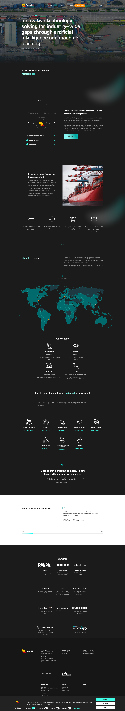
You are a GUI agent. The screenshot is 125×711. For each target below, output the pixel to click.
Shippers (43, 693)
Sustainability (65, 690)
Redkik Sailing (80, 5)
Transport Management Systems (49, 688)
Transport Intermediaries (47, 687)
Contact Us (70, 5)
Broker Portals (45, 692)
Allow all (105, 699)
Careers (64, 688)
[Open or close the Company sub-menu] (63, 5)
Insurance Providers (46, 690)
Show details (77, 708)
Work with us (71, 136)
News (63, 692)
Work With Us (50, 5)
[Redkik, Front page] (27, 6)
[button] (27, 533)
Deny (105, 707)
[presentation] (23, 531)
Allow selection (105, 703)
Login (100, 5)
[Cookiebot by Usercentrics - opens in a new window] (17, 708)
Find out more (28, 430)
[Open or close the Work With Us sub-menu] (55, 5)
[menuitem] (51, 5)
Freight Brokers (45, 695)
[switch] (46, 708)
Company (60, 5)
